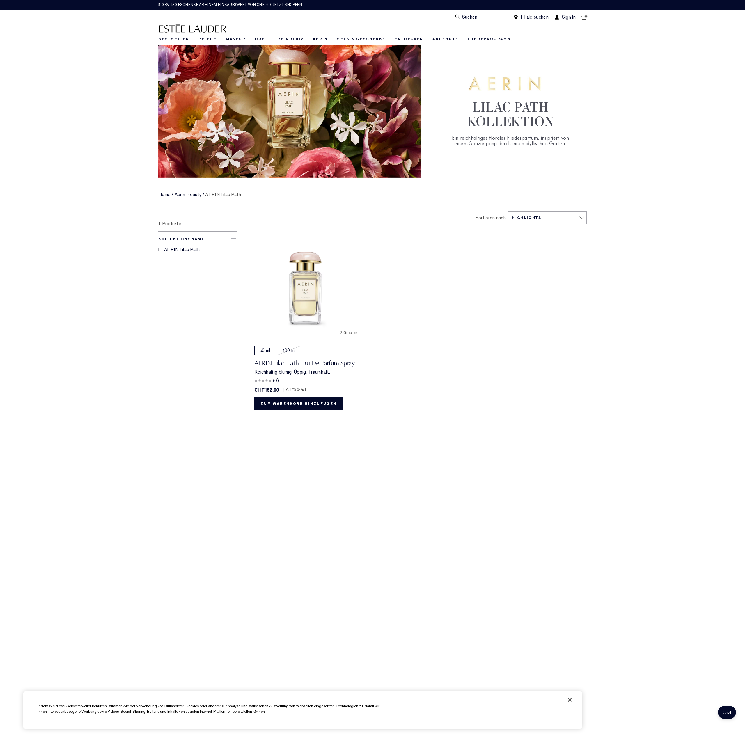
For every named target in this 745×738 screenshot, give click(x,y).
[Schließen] (569, 699)
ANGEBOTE (445, 39)
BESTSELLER (173, 39)
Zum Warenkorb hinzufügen (298, 403)
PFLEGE (207, 39)
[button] (727, 712)
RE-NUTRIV (290, 39)
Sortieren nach (491, 218)
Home (164, 195)
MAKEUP (236, 39)
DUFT (261, 39)
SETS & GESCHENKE (361, 39)
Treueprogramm (489, 39)
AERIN (320, 39)
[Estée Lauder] (192, 28)
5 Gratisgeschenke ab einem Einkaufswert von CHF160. (230, 4)
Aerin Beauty (188, 195)
